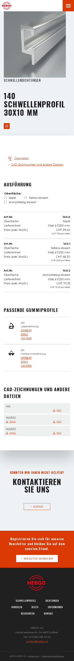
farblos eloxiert (38, 198)
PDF (59, 410)
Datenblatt (21, 158)
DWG (12, 421)
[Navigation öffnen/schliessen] (68, 5)
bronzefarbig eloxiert (22, 202)
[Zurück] (7, 126)
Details (24, 334)
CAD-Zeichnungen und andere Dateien (37, 164)
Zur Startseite (7, 5)
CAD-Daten (26, 338)
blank (12, 198)
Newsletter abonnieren (38, 558)
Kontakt (38, 506)
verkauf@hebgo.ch (37, 641)
